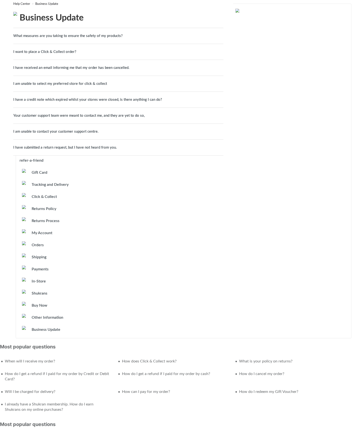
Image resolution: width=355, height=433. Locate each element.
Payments (40, 269)
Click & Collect (44, 197)
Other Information (47, 317)
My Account (42, 233)
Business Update (46, 4)
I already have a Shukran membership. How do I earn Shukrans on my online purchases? (49, 406)
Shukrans (39, 293)
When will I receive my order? (30, 361)
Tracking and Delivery (50, 185)
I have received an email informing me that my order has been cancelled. (71, 68)
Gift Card (39, 172)
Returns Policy (44, 209)
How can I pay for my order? (146, 392)
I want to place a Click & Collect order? (44, 52)
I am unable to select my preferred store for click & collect (60, 84)
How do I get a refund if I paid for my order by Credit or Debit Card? (57, 376)
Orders (38, 245)
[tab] (118, 36)
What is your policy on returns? (265, 361)
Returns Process (45, 221)
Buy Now (39, 305)
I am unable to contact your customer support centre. (56, 131)
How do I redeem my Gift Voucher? (268, 392)
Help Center (22, 4)
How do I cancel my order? (261, 374)
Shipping (39, 257)
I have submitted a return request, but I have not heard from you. (65, 147)
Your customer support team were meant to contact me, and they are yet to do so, (79, 115)
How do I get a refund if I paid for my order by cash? (166, 374)
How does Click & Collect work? (149, 361)
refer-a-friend (31, 160)
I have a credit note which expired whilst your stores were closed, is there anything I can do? (88, 99)
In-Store (39, 281)
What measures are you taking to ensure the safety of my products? (68, 36)
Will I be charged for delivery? (30, 392)
